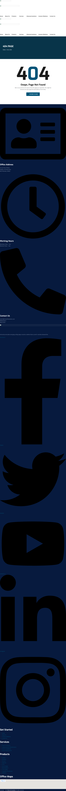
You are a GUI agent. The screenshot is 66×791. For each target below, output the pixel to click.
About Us (7, 16)
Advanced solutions (31, 16)
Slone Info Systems (11, 790)
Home (1, 16)
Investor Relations (43, 16)
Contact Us (52, 16)
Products (14, 16)
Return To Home (34, 94)
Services (21, 16)
